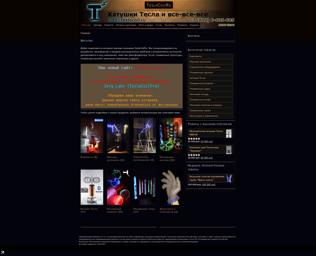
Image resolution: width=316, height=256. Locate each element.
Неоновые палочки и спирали (206, 105)
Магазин (86, 25)
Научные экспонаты (200, 61)
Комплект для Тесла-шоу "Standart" (204, 149)
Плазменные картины (201, 72)
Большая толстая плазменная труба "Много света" (207, 178)
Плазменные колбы (200, 99)
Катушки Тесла (198, 78)
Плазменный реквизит (201, 83)
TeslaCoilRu (158, 5)
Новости (108, 25)
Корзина (194, 25)
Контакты (170, 25)
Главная (85, 33)
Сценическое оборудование (205, 67)
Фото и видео (146, 25)
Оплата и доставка (126, 25)
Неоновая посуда (199, 94)
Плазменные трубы (200, 110)
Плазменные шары (200, 88)
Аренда (98, 25)
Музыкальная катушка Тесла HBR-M (206, 133)
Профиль (182, 25)
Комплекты (195, 56)
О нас (159, 25)
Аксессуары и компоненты (204, 116)
